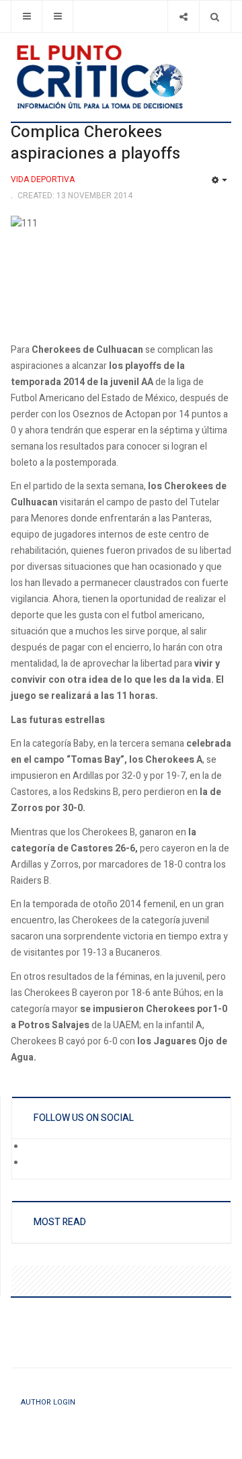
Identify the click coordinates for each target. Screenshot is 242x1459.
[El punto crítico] (121, 77)
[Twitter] (34, 1163)
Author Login (48, 1402)
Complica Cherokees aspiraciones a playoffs (95, 142)
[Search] (215, 16)
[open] (26, 16)
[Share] (183, 16)
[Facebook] (34, 1147)
